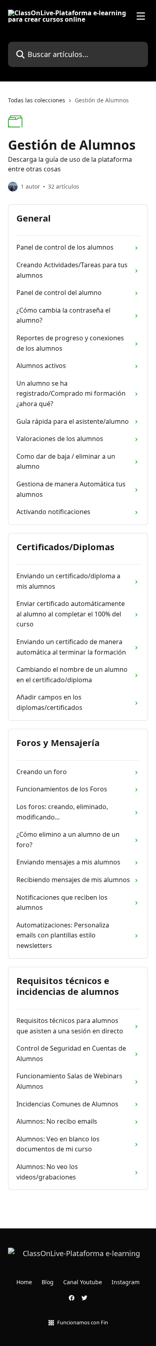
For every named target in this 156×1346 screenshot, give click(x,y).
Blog (48, 1282)
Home (24, 1282)
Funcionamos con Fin (82, 1322)
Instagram (126, 1282)
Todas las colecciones (36, 100)
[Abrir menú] (141, 16)
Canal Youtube (82, 1282)
